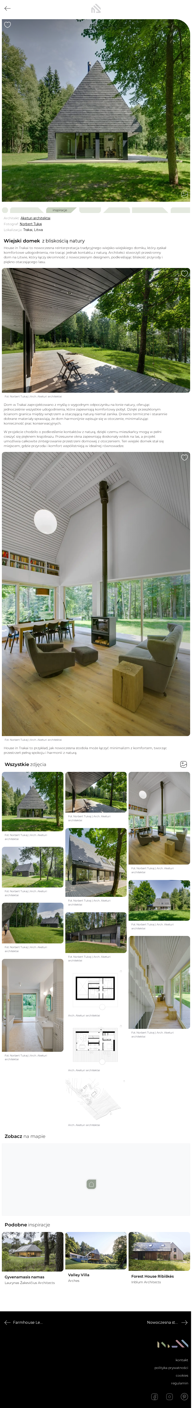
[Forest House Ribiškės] (159, 1251)
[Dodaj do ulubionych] (7, 25)
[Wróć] (7, 8)
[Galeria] (184, 194)
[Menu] (184, 8)
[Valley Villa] (96, 1250)
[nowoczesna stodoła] (96, 8)
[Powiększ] (96, 110)
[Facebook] (154, 1397)
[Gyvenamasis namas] (32, 1252)
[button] (96, 1175)
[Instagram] (169, 1397)
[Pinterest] (184, 1397)
